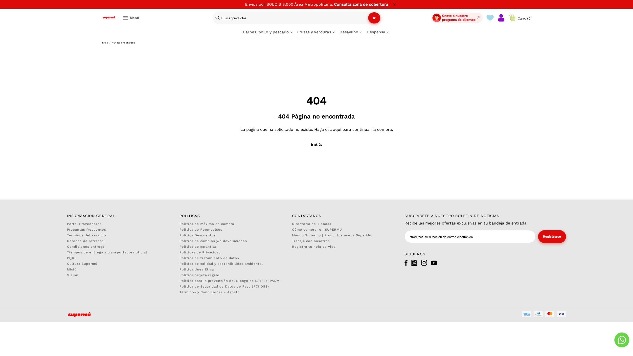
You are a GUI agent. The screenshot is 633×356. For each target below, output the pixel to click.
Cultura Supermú (82, 264)
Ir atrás (316, 144)
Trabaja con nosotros (311, 241)
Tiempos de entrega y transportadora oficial (107, 252)
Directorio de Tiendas (311, 224)
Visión (72, 275)
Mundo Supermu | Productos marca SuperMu (331, 235)
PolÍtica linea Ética (197, 269)
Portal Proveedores (84, 224)
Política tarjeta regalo (199, 275)
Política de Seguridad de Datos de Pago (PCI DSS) (224, 286)
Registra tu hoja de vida (314, 246)
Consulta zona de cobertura (361, 4)
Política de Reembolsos (201, 229)
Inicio (104, 42)
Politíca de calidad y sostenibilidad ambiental (221, 264)
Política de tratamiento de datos (209, 258)
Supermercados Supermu (108, 18)
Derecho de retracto (85, 241)
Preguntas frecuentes (86, 229)
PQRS (72, 258)
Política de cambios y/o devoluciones (213, 241)
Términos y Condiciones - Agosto (210, 292)
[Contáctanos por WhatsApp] (621, 340)
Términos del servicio (86, 235)
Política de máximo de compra (207, 224)
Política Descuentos (198, 235)
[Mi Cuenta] (501, 18)
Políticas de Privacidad (200, 252)
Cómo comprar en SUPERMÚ (317, 229)
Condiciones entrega (85, 246)
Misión (73, 269)
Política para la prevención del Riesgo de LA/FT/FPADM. (230, 281)
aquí (337, 129)
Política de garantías (198, 246)
